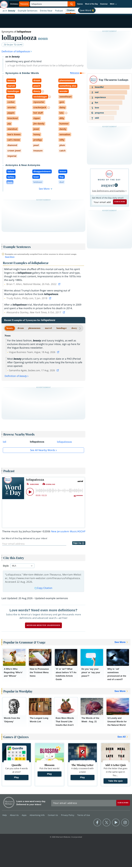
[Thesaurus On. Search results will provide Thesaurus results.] (19, 4)
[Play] (30, 492)
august (107, 185)
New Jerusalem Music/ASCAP (68, 531)
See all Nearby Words (42, 450)
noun (43, 38)
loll (4, 441)
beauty (10, 328)
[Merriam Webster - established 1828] (4, 3)
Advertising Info (37, 815)
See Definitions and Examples (108, 190)
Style (6, 565)
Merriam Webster (9, 802)
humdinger (61, 328)
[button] (113, 4)
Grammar (104, 4)
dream (21, 328)
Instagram (125, 822)
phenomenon (34, 328)
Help (4, 815)
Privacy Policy (68, 815)
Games (80, 4)
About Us (14, 815)
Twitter (106, 822)
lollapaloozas (64, 441)
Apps (24, 815)
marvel (48, 328)
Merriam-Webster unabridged (43, 625)
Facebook (97, 822)
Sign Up (77, 543)
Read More (9, 257)
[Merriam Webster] (109, 174)
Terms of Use (83, 815)
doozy (74, 328)
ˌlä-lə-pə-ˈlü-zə (11, 44)
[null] (116, 185)
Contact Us (53, 815)
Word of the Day (91, 4)
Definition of (16, 51)
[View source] (59, 284)
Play (16, 777)
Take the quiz (115, 781)
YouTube (116, 822)
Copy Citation (44, 588)
